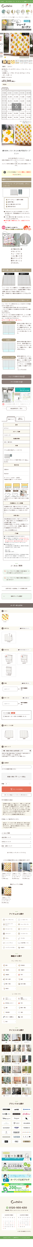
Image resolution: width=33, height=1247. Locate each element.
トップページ (4, 17)
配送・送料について (7, 846)
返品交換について (6, 837)
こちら (6, 827)
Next (31, 45)
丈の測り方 (26, 698)
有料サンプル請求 (16, 596)
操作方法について (25, 628)
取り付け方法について (24, 649)
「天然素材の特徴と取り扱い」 (18, 814)
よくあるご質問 (6, 833)
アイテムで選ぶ (11, 17)
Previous (1, 45)
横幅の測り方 (26, 683)
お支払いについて (6, 841)
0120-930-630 (18, 1207)
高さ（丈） (7, 698)
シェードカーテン (19, 17)
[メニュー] (30, 6)
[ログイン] (22, 6)
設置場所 (6, 763)
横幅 (5, 683)
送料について (7, 746)
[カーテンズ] (7, 6)
